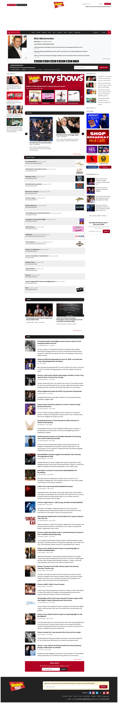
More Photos (76, 154)
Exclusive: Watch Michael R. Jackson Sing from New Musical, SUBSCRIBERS (104, 85)
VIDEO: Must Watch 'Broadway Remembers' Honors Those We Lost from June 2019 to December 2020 (69, 319)
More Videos (76, 330)
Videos (39, 61)
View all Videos (90, 108)
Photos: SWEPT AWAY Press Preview (50, 584)
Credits (62, 61)
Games (70, 32)
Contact (75, 696)
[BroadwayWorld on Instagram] (93, 692)
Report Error (106, 696)
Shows (38, 32)
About (70, 696)
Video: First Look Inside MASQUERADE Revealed (55, 486)
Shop (65, 32)
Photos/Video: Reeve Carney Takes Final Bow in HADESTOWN (39, 319)
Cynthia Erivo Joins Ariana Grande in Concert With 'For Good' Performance (104, 78)
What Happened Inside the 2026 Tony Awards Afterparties (59, 391)
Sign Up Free (103, 67)
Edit (70, 61)
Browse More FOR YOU (97, 216)
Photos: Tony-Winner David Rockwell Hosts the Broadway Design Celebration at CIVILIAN (59, 646)
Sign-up (101, 3)
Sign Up (63, 669)
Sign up (106, 231)
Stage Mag (77, 32)
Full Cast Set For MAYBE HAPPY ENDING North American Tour (14, 111)
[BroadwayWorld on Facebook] (90, 692)
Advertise (64, 696)
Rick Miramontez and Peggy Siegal (67, 135)
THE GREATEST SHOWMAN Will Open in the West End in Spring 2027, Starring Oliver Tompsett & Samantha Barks (14, 125)
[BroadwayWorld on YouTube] (107, 692)
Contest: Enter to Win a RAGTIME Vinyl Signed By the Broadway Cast (14, 98)
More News (77, 659)
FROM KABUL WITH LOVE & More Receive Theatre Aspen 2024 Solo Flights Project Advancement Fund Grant (60, 599)
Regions (94, 696)
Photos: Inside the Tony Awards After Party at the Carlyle (59, 632)
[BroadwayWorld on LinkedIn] (97, 692)
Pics (46, 61)
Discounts (105, 167)
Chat (49, 32)
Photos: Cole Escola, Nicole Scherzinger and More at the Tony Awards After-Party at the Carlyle (61, 55)
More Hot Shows (92, 167)
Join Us (80, 696)
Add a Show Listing (21, 5)
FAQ (77, 61)
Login (103, 32)
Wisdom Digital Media (84, 699)
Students (59, 32)
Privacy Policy (105, 699)
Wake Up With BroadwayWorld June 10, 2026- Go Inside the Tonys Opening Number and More (60, 51)
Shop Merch (12, 5)
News (33, 32)
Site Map (99, 696)
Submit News (86, 696)
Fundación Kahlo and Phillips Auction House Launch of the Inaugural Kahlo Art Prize (58, 47)
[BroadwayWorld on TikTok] (100, 692)
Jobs (54, 32)
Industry (44, 32)
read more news (106, 58)
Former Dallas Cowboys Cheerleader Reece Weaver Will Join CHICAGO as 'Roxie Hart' (14, 84)
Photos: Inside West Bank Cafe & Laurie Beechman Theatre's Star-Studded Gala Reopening (40, 148)
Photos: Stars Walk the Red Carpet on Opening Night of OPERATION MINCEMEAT (67, 139)
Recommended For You (92, 174)
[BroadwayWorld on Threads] (104, 692)
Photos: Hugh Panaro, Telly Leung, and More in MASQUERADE (60, 502)
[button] (109, 32)
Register (96, 32)
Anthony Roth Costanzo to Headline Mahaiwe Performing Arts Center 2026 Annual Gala (59, 437)
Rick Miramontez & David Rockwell (40, 143)
